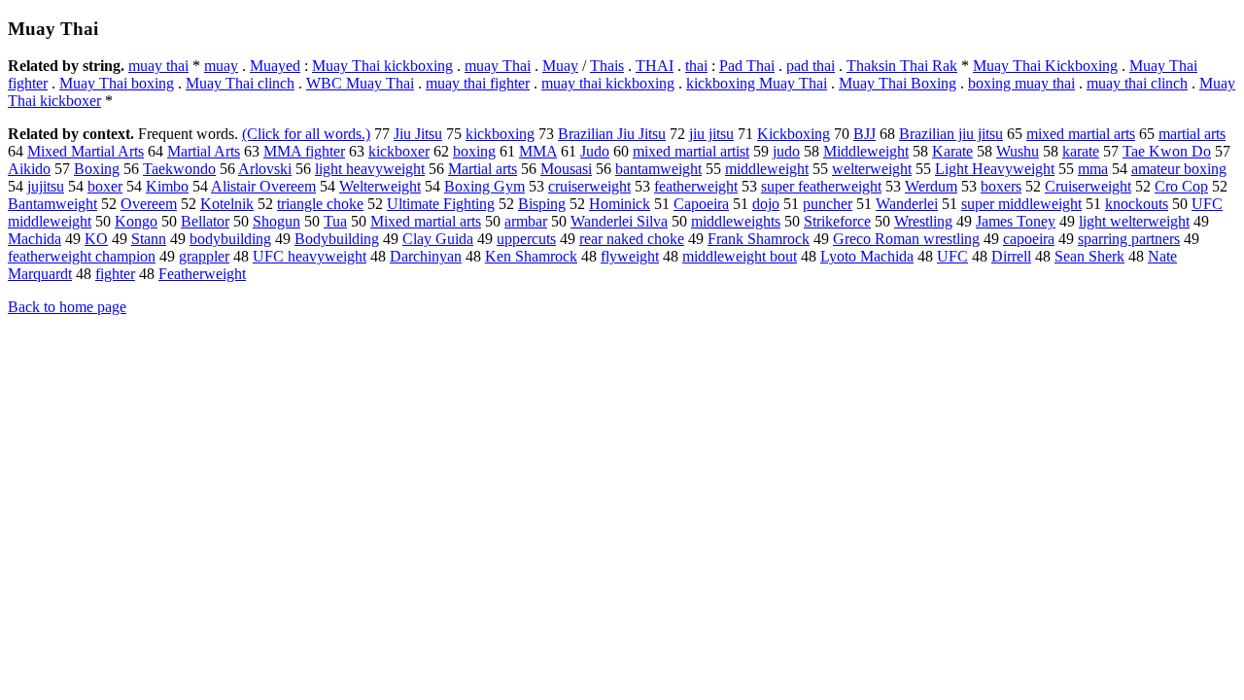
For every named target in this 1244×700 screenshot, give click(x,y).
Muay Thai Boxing (897, 83)
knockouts (1136, 203)
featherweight (696, 186)
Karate (952, 151)
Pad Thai (747, 65)
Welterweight (380, 186)
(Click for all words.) (306, 133)
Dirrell (1011, 256)
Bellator (205, 221)
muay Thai (498, 65)
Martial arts (482, 168)
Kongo (136, 221)
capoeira (1028, 238)
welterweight (872, 168)
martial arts (1192, 133)
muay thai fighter (478, 83)
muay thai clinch (1137, 83)
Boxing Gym (484, 186)
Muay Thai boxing (116, 83)
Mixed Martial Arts (85, 151)
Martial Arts (203, 151)
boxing (474, 151)
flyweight (630, 256)
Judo (594, 151)
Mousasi (566, 168)
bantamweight (658, 168)
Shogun (276, 221)
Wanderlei (907, 203)
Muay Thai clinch (240, 83)
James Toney (1015, 221)
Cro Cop (1181, 186)
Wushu (1017, 151)
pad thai (810, 65)
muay (221, 65)
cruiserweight (589, 186)
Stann (148, 238)
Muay (560, 65)
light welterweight (1134, 221)
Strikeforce (837, 221)
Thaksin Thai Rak (902, 65)
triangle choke (320, 203)
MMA (538, 151)
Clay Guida (437, 238)
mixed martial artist (691, 151)
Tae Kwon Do (1167, 151)
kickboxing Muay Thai (756, 83)
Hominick (619, 203)
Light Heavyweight (994, 168)
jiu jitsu (711, 133)
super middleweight (1021, 203)
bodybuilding (230, 238)
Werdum (931, 186)
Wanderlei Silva (619, 221)
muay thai (158, 65)
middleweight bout (739, 256)
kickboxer (399, 151)
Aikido (29, 168)
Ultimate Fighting (441, 203)
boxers (1001, 186)
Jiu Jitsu (418, 133)
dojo (765, 203)
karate (1080, 151)
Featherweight (202, 273)
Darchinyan (426, 256)
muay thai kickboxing (607, 83)
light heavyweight (370, 168)
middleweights (735, 221)
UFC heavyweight (309, 256)
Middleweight (866, 151)
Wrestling (923, 221)
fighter (115, 273)
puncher (827, 203)
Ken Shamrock (531, 256)
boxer (104, 186)
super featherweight (821, 186)
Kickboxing (793, 133)
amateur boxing (1179, 168)
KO (96, 238)
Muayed (275, 65)
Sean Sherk (1089, 256)
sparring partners (1129, 238)
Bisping (542, 203)
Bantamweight (52, 203)
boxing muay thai (1021, 83)
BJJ (864, 133)
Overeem (149, 203)
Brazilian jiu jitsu (951, 133)
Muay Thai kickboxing (382, 65)
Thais (607, 65)
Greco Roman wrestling (906, 238)
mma (1093, 168)
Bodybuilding (336, 238)
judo (786, 151)
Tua (335, 221)
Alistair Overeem (263, 186)
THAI (655, 65)
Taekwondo (179, 168)
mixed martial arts (1080, 133)
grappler (204, 256)
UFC (952, 256)
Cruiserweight (1088, 186)
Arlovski (265, 168)
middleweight (767, 168)
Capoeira (701, 203)
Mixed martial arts (425, 221)
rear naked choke (631, 238)
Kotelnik (227, 203)
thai (696, 65)
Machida (34, 238)
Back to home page (67, 306)
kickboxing (500, 133)
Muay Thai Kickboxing (1045, 65)
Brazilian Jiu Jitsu (612, 133)
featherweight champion (82, 256)
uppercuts (526, 238)
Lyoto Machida (867, 256)
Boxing (97, 168)
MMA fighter (304, 151)
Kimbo (167, 186)
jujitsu (45, 186)
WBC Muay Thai (360, 83)
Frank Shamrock (759, 238)
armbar (525, 221)
